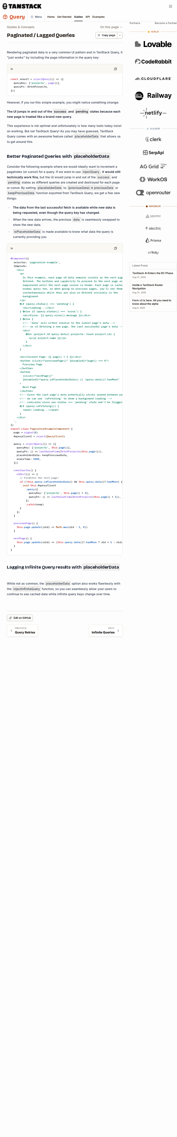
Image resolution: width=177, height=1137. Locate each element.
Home (51, 16)
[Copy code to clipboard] (115, 69)
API (87, 16)
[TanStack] (22, 6)
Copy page (108, 35)
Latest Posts (140, 265)
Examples (98, 16)
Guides (78, 16)
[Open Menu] (170, 6)
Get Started (64, 16)
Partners (135, 23)
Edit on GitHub (22, 617)
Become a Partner (166, 23)
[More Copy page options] (119, 35)
